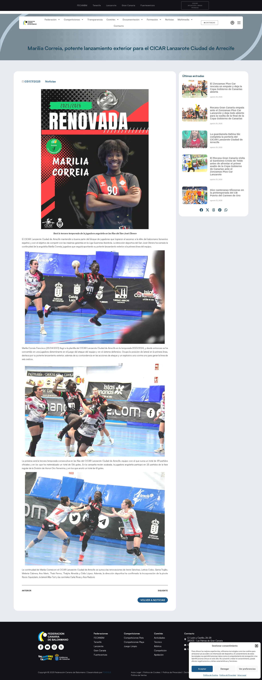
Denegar (225, 669)
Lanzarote (111, 5)
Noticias (169, 19)
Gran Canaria (128, 5)
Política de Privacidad (227, 675)
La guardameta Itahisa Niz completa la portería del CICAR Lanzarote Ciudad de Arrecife (226, 138)
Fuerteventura (148, 5)
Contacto (119, 25)
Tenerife (97, 5)
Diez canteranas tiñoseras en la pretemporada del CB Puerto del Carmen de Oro (227, 193)
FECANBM (82, 5)
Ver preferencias (247, 669)
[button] (256, 645)
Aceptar (202, 669)
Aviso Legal (241, 675)
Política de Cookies (210, 675)
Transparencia (95, 19)
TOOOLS (107, 672)
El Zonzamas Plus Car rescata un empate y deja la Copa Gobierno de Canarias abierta (226, 87)
